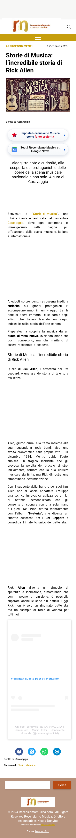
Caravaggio (15, 223)
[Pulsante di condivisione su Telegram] (57, 751)
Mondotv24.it (42, 831)
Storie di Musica (26, 765)
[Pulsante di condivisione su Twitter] (32, 751)
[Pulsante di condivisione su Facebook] (19, 751)
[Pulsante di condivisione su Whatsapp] (44, 751)
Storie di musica (45, 214)
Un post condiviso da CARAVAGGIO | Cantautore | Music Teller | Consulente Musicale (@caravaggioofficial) (40, 730)
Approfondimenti (19, 46)
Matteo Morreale (48, 824)
